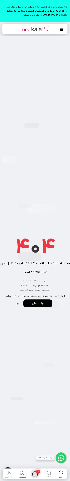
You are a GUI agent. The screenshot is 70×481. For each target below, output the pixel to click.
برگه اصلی (38, 303)
